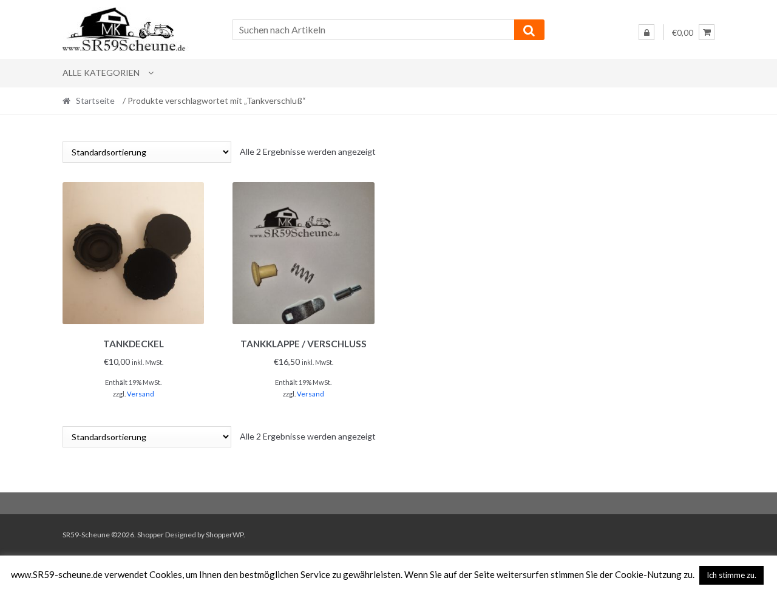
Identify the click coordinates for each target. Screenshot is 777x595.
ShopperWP (224, 534)
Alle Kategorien (101, 72)
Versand (140, 394)
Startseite (95, 100)
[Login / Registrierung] (646, 32)
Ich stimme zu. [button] (731, 575)
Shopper (150, 534)
